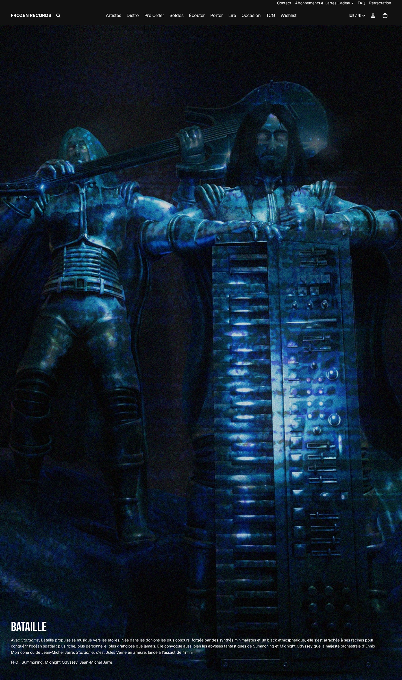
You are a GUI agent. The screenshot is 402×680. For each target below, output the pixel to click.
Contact (284, 3)
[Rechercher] (58, 16)
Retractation (380, 3)
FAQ (361, 3)
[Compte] (373, 16)
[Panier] (385, 16)
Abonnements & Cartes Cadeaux (324, 3)
